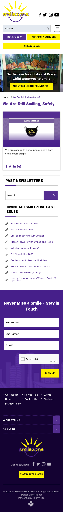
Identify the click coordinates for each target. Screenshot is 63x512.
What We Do (11, 420)
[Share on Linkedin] (14, 167)
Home (6, 97)
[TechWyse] (31, 504)
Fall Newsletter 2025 (22, 229)
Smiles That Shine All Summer (27, 236)
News (8, 399)
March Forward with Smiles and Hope (32, 242)
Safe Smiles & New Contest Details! (30, 266)
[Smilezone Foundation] (16, 11)
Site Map (49, 399)
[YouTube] (57, 15)
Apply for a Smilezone (44, 37)
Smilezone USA (32, 46)
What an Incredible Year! (25, 248)
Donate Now (14, 37)
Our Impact (11, 394)
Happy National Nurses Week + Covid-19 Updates (34, 279)
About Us (9, 429)
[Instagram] (50, 15)
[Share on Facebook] (6, 167)
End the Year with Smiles (24, 223)
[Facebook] (40, 15)
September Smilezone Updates (29, 260)
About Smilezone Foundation (31, 86)
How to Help (31, 394)
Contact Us (30, 399)
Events (47, 394)
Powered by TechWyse (31, 498)
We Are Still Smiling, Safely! (26, 272)
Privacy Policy (13, 403)
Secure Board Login (31, 474)
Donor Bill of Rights (31, 494)
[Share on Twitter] (10, 167)
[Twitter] (45, 15)
